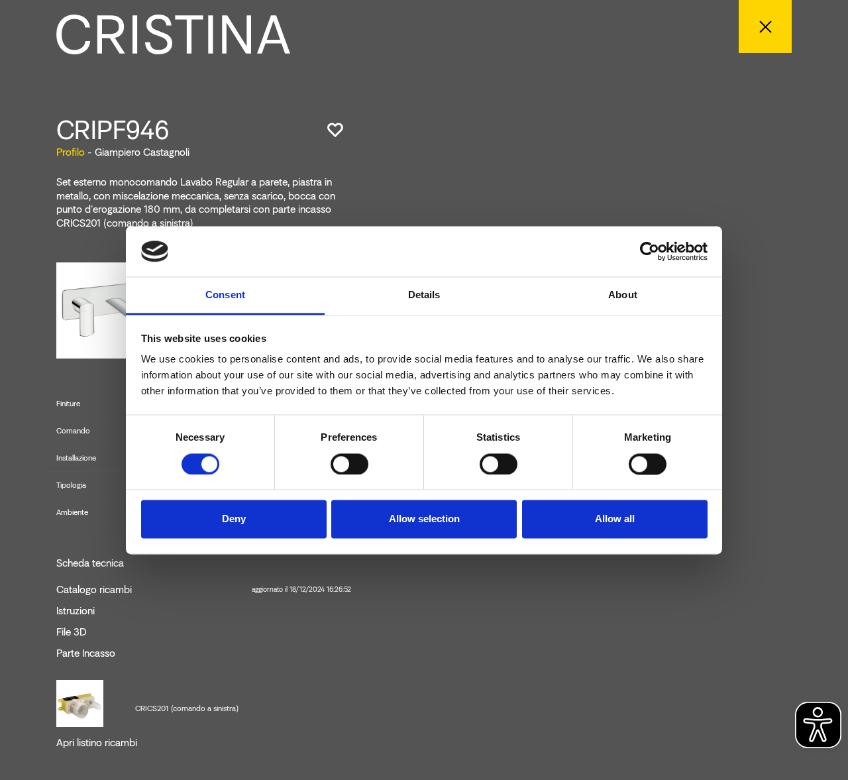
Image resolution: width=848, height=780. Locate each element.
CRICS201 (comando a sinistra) (186, 708)
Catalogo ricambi (203, 590)
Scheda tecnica (90, 563)
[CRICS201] (79, 702)
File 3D (71, 632)
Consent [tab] (225, 295)
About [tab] (622, 295)
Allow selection (424, 519)
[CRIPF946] (105, 309)
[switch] (349, 463)
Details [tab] (424, 295)
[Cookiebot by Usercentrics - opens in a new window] (650, 251)
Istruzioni (75, 611)
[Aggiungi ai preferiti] (335, 130)
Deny (234, 519)
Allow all (615, 519)
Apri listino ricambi (96, 743)
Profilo (70, 152)
